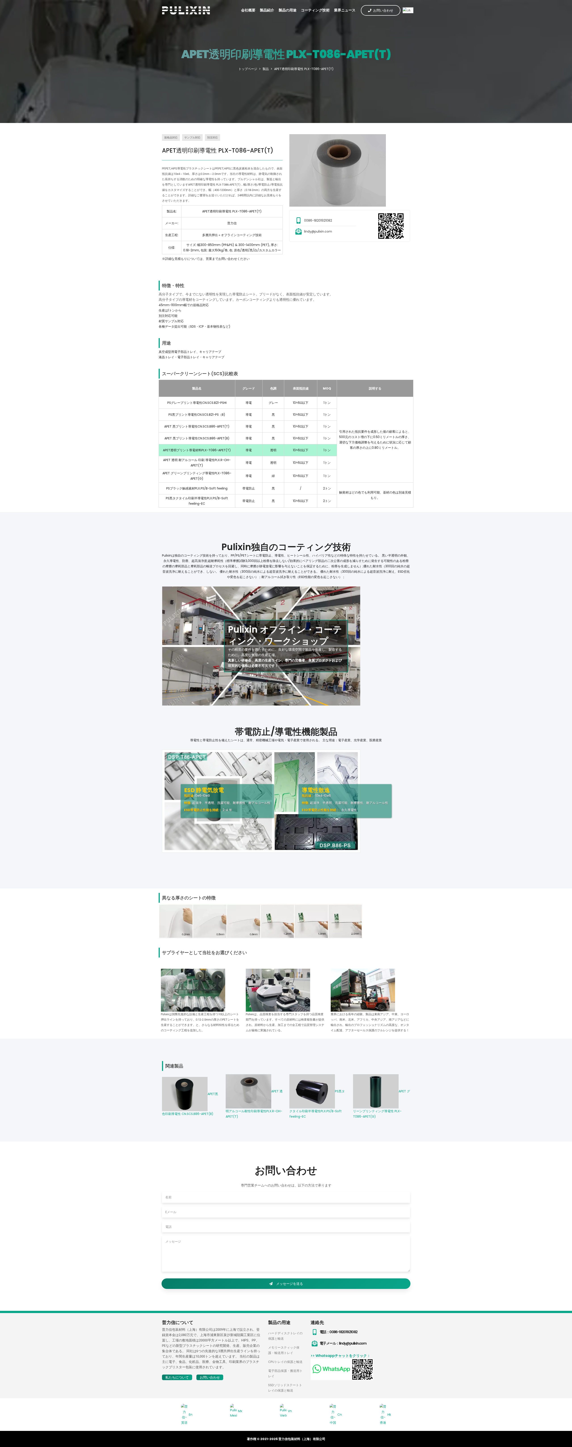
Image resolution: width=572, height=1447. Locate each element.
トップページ (247, 69)
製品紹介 (267, 10)
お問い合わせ (383, 10)
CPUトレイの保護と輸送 (285, 1362)
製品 (266, 69)
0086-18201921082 (318, 220)
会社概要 (248, 10)
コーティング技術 (315, 10)
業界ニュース (344, 10)
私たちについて (177, 1377)
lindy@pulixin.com (318, 231)
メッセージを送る (289, 1283)
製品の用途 (288, 10)
